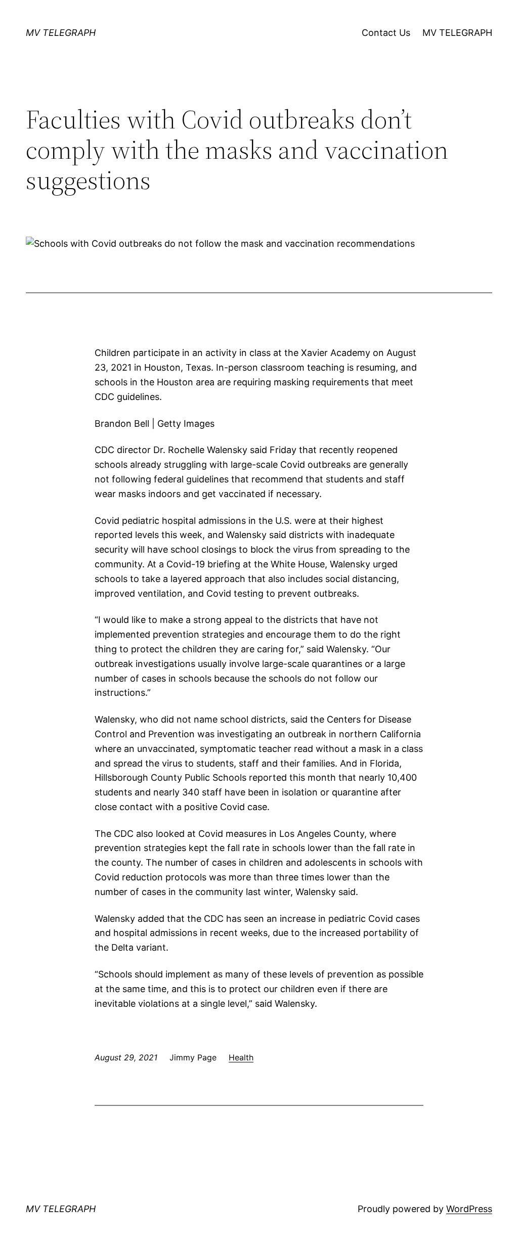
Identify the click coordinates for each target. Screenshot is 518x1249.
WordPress (469, 1208)
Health (241, 1057)
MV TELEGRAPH (61, 32)
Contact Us (386, 32)
